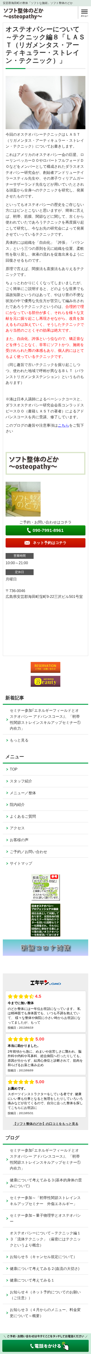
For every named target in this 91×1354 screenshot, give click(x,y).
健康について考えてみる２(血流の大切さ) (44, 1269)
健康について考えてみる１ (32, 1280)
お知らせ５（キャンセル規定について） (43, 1257)
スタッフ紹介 (21, 781)
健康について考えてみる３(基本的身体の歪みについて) (46, 1183)
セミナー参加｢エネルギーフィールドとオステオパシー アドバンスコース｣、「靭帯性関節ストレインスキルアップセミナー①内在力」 (45, 719)
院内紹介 (17, 805)
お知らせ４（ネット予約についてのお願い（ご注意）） (45, 1295)
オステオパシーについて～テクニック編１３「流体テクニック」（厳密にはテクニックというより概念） (45, 1239)
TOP (14, 769)
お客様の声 (19, 840)
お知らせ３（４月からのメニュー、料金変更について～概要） (45, 1313)
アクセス (17, 828)
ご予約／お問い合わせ (28, 852)
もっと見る (19, 740)
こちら (63, 425)
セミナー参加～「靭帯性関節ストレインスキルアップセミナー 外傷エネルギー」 (45, 1201)
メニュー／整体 (23, 793)
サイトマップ (21, 863)
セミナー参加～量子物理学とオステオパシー (45, 1218)
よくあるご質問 (23, 816)
